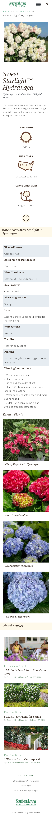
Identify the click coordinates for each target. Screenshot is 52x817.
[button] (38, 4)
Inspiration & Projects (15, 666)
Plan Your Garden (13, 712)
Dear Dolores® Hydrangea (26, 790)
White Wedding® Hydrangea (26, 780)
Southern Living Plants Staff (17, 677)
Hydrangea (26, 785)
